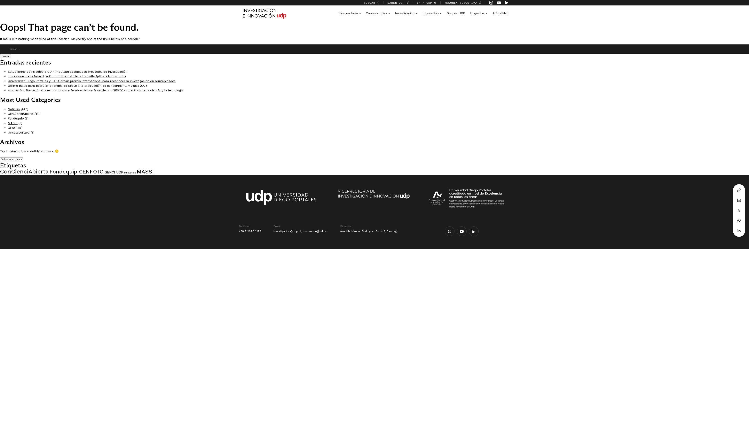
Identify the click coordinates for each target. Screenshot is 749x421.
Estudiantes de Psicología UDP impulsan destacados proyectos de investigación (67, 71)
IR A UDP (425, 2)
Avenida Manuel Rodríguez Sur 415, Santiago (369, 231)
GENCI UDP (114, 172)
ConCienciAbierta (21, 114)
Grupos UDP (456, 13)
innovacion (130, 173)
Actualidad (500, 13)
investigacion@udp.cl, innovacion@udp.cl (300, 231)
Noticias (14, 109)
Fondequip (16, 118)
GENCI (12, 128)
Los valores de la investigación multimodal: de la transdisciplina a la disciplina (67, 76)
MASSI (13, 123)
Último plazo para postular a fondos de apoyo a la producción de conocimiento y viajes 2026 (77, 86)
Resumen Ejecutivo (462, 2)
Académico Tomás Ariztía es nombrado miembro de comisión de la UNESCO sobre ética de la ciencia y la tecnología (96, 90)
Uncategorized (19, 132)
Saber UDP (396, 2)
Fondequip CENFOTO (77, 172)
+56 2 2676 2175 (250, 231)
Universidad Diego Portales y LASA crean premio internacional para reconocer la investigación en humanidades (92, 81)
